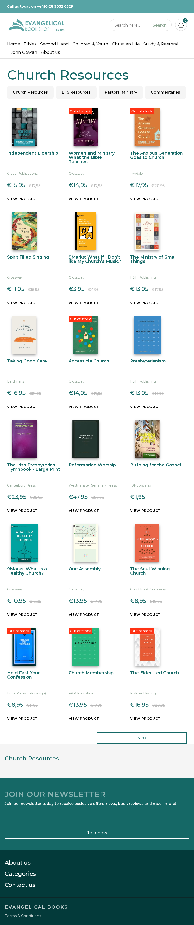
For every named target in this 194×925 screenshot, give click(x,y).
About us (50, 52)
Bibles (30, 44)
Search (160, 25)
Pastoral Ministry (121, 92)
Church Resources (30, 92)
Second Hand (54, 44)
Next (141, 738)
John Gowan (24, 52)
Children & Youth (90, 44)
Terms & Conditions (23, 916)
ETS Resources (76, 92)
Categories (20, 874)
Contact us (20, 885)
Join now (97, 833)
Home (13, 44)
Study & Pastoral (160, 44)
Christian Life (126, 44)
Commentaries (165, 92)
